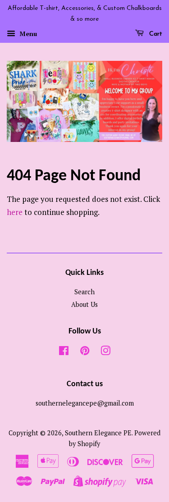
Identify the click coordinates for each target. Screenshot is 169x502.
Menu (27, 33)
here (15, 212)
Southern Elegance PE (98, 433)
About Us (84, 304)
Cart (154, 34)
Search (84, 292)
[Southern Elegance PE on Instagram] (105, 352)
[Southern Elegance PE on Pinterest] (85, 352)
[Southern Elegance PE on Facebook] (64, 352)
